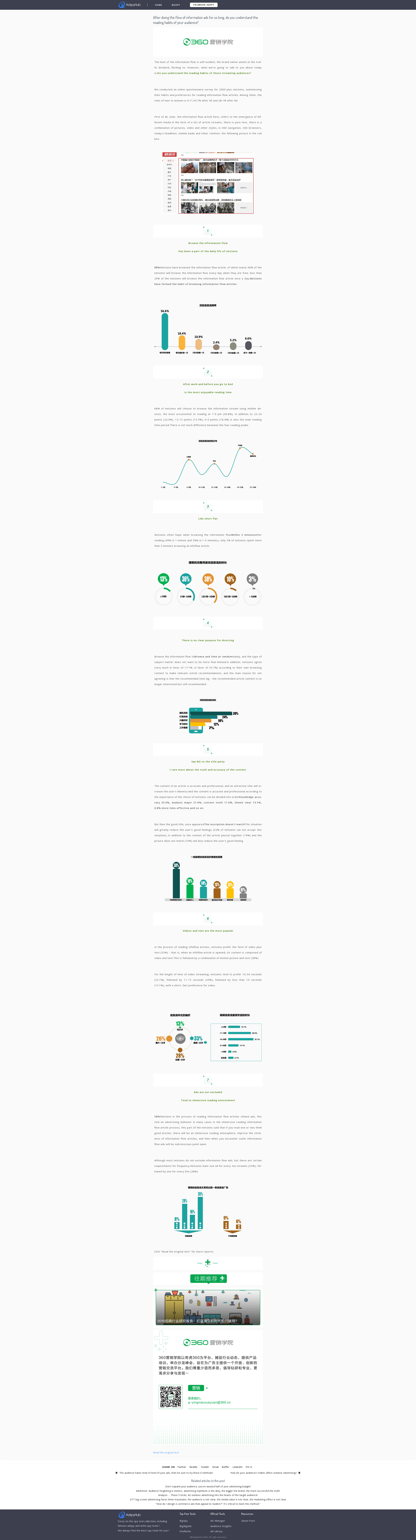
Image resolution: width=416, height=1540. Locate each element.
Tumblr (205, 1466)
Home (158, 4)
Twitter (181, 1466)
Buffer (225, 1466)
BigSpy (176, 4)
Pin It (249, 1466)
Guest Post (248, 1520)
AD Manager (217, 1520)
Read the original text (166, 1452)
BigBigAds (186, 1526)
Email (215, 1466)
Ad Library (216, 1531)
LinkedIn (237, 1466)
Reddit (193, 1466)
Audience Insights (221, 1526)
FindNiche (185, 1531)
